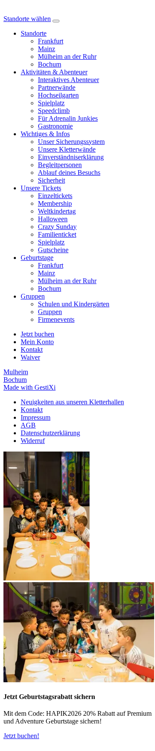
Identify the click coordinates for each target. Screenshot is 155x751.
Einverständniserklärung (71, 157)
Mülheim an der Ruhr (67, 56)
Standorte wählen (27, 18)
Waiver (30, 357)
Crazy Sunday (57, 226)
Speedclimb (54, 110)
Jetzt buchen (37, 334)
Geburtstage (37, 257)
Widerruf (33, 440)
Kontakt (32, 409)
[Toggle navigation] (56, 21)
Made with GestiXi (29, 387)
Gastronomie (55, 126)
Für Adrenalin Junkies (68, 118)
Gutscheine (53, 249)
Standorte (33, 33)
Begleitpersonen (60, 164)
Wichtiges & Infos (45, 133)
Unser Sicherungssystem (71, 141)
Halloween (53, 219)
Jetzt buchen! (21, 735)
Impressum (35, 417)
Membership (55, 203)
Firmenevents (56, 319)
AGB (28, 425)
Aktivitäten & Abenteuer (54, 72)
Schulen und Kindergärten (73, 304)
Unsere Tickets (41, 188)
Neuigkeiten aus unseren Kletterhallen (72, 402)
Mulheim (15, 372)
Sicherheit (51, 180)
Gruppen (33, 296)
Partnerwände (56, 87)
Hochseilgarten (58, 95)
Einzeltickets (55, 195)
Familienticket (57, 234)
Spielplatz (51, 103)
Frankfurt (50, 41)
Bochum (49, 64)
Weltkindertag (57, 211)
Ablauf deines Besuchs (69, 172)
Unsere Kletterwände (67, 149)
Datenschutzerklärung (50, 433)
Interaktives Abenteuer (68, 79)
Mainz (46, 48)
